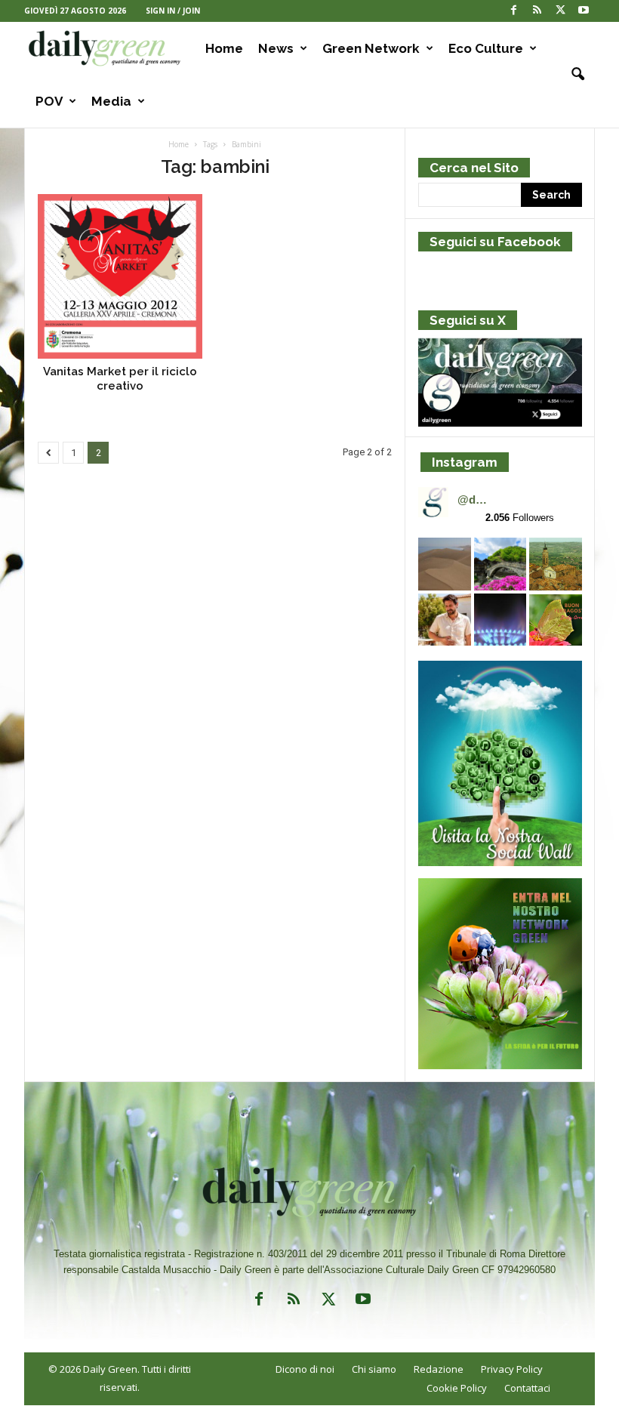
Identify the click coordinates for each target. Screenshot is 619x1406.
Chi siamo (374, 1369)
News (276, 48)
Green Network (371, 48)
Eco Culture (485, 48)
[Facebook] (513, 11)
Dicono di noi (305, 1369)
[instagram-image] (444, 564)
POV (49, 101)
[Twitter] (560, 11)
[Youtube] (583, 11)
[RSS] (537, 11)
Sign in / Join (173, 10)
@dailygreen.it (474, 499)
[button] (572, 74)
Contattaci (527, 1388)
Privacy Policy (512, 1369)
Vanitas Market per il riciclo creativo (120, 379)
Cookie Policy (457, 1388)
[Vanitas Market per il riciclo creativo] (120, 276)
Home (224, 48)
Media (111, 101)
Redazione (438, 1369)
